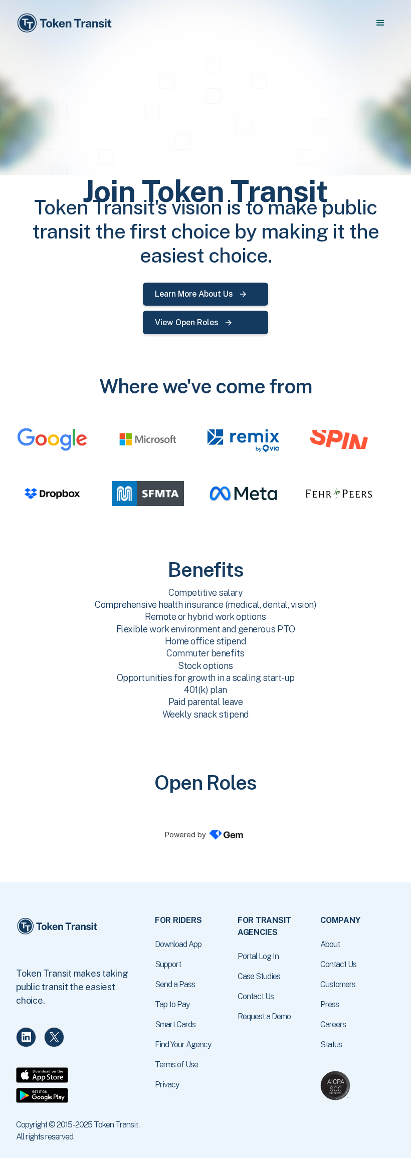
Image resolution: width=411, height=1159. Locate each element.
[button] (380, 23)
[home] (66, 23)
